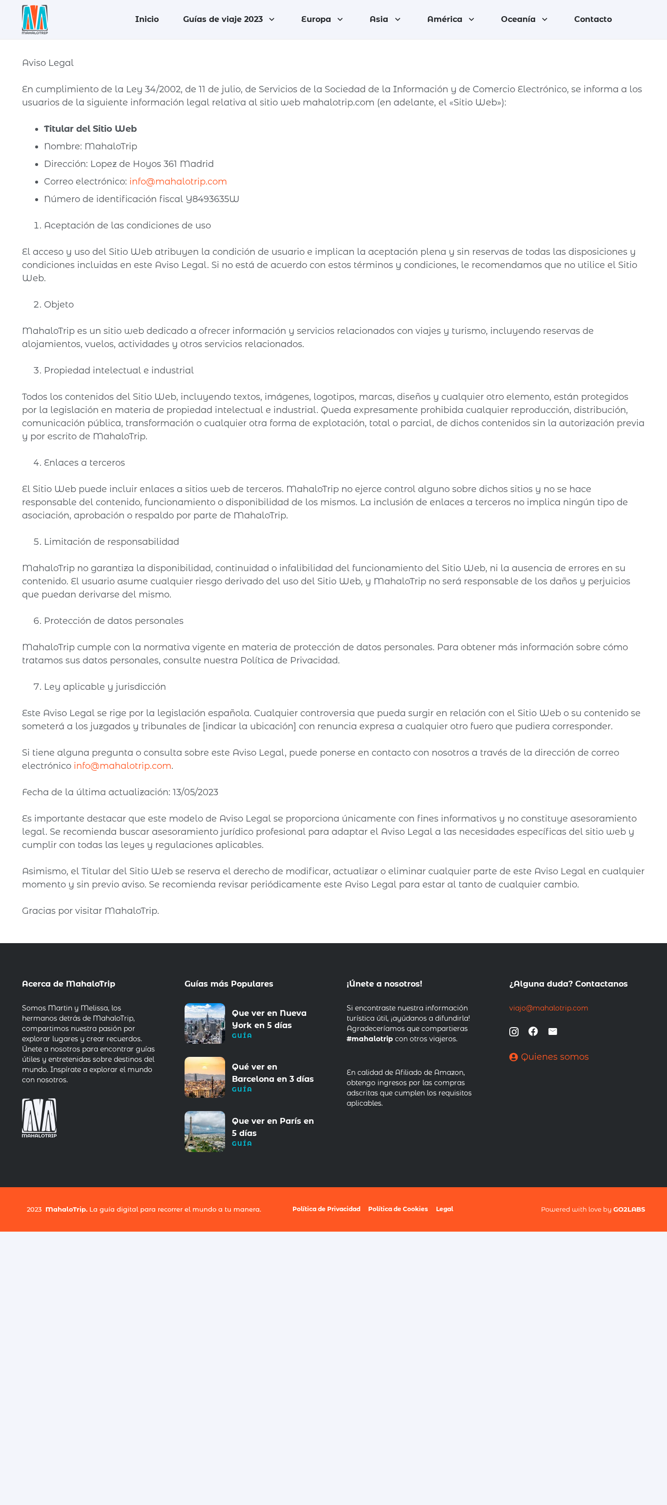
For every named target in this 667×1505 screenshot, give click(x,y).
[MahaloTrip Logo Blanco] (41, 1117)
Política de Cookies (398, 1209)
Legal (444, 1209)
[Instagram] (514, 1032)
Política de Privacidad (326, 1209)
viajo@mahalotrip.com (548, 1008)
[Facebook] (533, 1031)
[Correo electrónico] (553, 1031)
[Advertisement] (293, 1300)
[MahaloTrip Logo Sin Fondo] (35, 19)
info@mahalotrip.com (178, 181)
